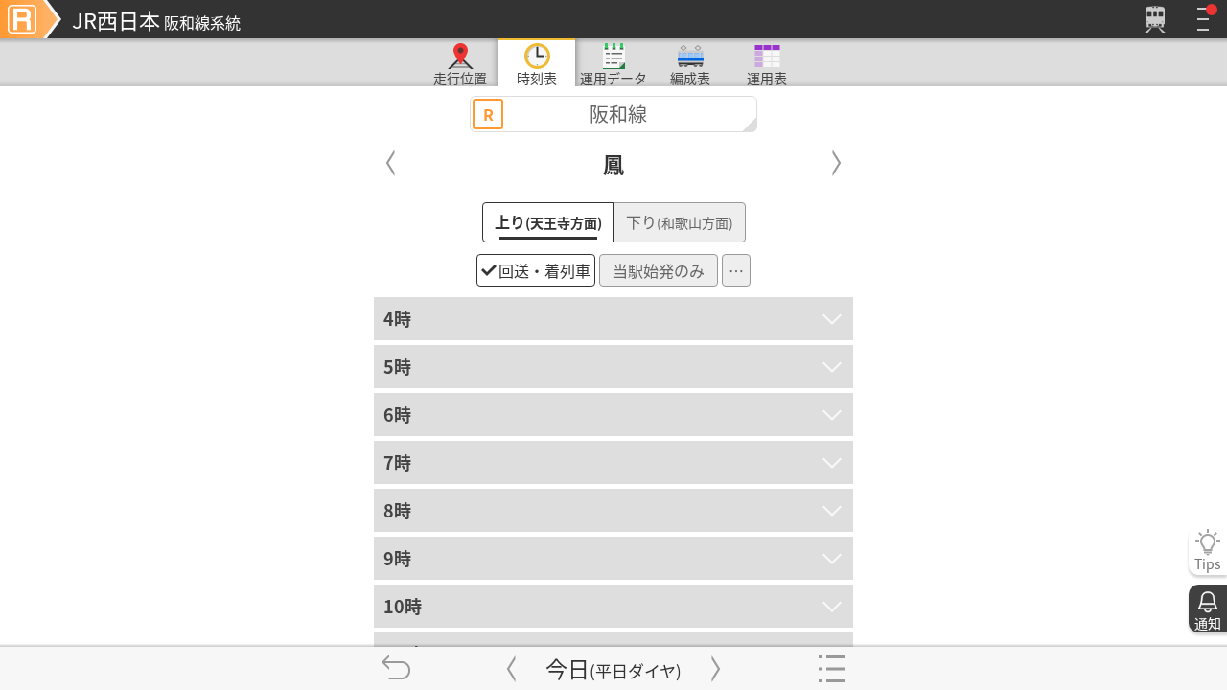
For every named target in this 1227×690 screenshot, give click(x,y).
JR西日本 (156, 19)
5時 (397, 366)
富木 (836, 163)
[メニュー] (1203, 19)
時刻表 (537, 77)
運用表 (767, 77)
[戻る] (395, 668)
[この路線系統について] (30, 19)
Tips (1207, 563)
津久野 (391, 163)
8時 (397, 509)
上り (548, 221)
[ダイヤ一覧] (831, 668)
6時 (397, 414)
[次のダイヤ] (716, 668)
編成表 (690, 77)
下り (679, 221)
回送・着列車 (544, 270)
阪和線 (565, 113)
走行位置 (460, 77)
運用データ (613, 77)
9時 (397, 557)
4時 (397, 318)
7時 (397, 461)
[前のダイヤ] (510, 668)
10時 (402, 605)
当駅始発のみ (659, 270)
